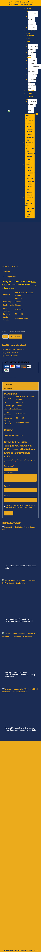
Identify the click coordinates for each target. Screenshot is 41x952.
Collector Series (31, 32)
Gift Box (31, 108)
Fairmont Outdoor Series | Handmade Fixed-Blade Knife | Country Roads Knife (20, 729)
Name (7, 486)
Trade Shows (31, 23)
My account (32, 70)
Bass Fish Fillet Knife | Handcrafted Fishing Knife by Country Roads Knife (19, 620)
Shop (29, 58)
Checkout (31, 173)
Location (30, 91)
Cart (33, 63)
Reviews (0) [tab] (8, 388)
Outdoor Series (30, 37)
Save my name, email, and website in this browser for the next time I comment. (20, 507)
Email (7, 496)
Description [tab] (8, 384)
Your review (9, 472)
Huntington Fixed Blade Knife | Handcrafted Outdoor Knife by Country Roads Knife (20, 674)
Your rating (9, 466)
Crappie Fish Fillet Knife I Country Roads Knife (20, 567)
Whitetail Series (30, 43)
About (29, 11)
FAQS (33, 28)
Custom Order (32, 75)
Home (29, 8)
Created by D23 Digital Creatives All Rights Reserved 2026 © (21, 950)
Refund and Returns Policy (32, 84)
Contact (30, 93)
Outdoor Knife (10, 266)
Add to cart (15, 336)
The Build (30, 18)
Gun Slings (31, 53)
